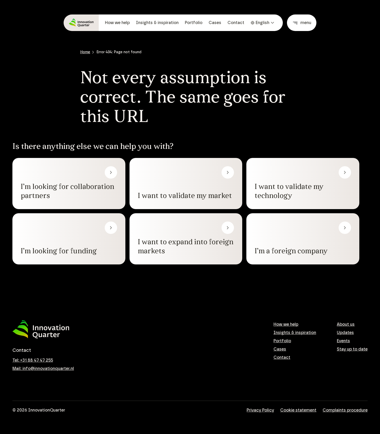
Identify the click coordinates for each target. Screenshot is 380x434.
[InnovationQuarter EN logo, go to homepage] (40, 329)
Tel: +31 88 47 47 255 (32, 360)
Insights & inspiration (157, 23)
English (262, 23)
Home (85, 52)
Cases (215, 23)
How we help (117, 23)
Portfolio (193, 23)
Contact (235, 23)
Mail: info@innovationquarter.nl (43, 369)
